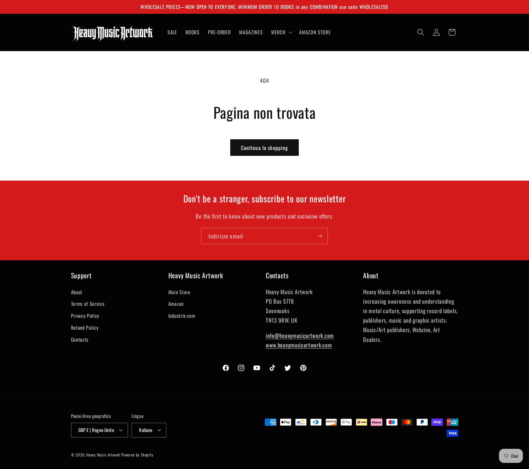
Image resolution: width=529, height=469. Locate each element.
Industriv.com (181, 315)
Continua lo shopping (264, 148)
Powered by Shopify (137, 455)
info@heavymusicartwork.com (300, 335)
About (76, 292)
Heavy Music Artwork (103, 455)
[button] (281, 32)
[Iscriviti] (320, 236)
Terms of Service (88, 303)
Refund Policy (85, 327)
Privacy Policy (85, 315)
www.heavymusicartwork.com (299, 345)
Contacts (80, 339)
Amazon (176, 303)
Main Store (179, 292)
